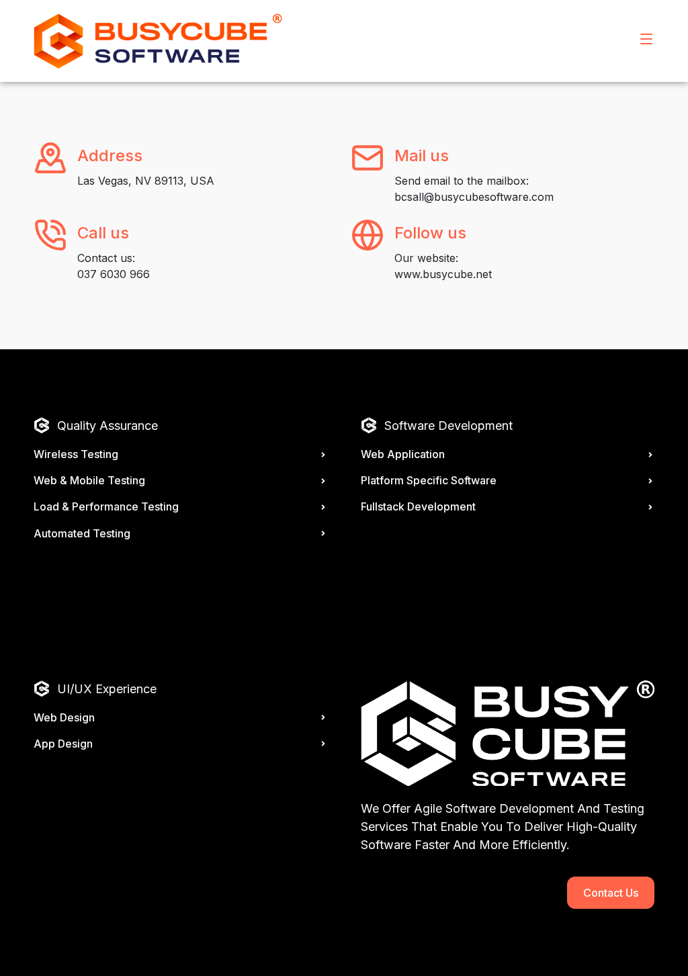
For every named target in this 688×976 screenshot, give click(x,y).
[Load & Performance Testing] (323, 507)
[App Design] (323, 744)
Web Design (64, 717)
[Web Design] (323, 717)
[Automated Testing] (323, 533)
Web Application (403, 454)
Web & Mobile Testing (89, 480)
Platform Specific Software (429, 480)
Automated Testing (82, 533)
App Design (63, 743)
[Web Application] (650, 455)
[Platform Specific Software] (650, 481)
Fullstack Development (418, 506)
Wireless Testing (76, 454)
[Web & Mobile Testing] (323, 481)
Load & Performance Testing (106, 506)
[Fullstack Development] (650, 507)
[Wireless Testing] (323, 455)
